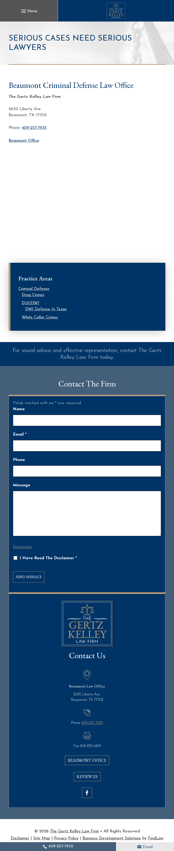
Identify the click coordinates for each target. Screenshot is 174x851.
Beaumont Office (24, 141)
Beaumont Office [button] (87, 760)
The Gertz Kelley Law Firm (74, 831)
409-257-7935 (60, 846)
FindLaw (155, 839)
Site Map (41, 839)
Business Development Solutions (111, 839)
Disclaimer (22, 547)
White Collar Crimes (40, 318)
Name (19, 409)
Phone (19, 460)
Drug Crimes (33, 295)
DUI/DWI (30, 303)
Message (21, 485)
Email (148, 847)
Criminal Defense (33, 289)
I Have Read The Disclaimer (48, 558)
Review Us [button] (87, 776)
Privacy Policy (66, 839)
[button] (28, 11)
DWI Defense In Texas (46, 309)
